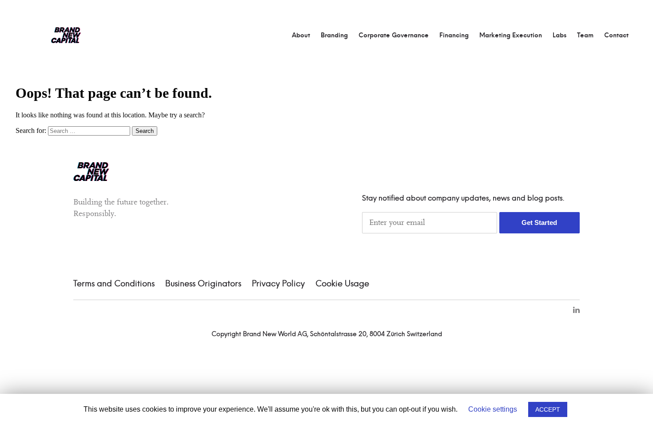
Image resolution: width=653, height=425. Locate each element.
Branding (334, 36)
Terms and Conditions (114, 284)
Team (585, 36)
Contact (616, 36)
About (301, 36)
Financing (454, 36)
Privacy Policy (278, 284)
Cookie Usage (342, 284)
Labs (559, 36)
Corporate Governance (393, 36)
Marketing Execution (510, 36)
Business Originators (203, 284)
